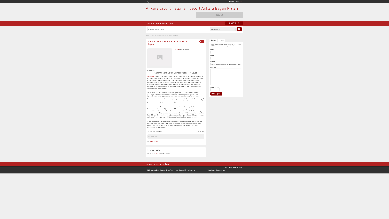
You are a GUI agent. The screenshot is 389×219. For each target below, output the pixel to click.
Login (240, 1)
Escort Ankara (220, 170)
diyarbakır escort (237, 167)
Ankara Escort (211, 170)
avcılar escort (228, 167)
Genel (152, 35)
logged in (157, 154)
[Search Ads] (239, 29)
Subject (212, 61)
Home (147, 35)
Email (212, 55)
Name (212, 49)
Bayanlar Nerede (161, 23)
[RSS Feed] (147, 1)
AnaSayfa (150, 23)
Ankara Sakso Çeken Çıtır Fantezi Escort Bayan (168, 43)
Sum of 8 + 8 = (214, 87)
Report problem (154, 141)
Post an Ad (234, 23)
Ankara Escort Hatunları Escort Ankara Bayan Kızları (192, 8)
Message (213, 67)
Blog (171, 23)
